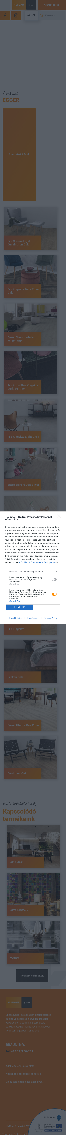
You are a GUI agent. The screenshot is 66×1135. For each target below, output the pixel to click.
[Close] (60, 517)
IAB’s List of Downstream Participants (37, 562)
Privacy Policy (50, 618)
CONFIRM (19, 607)
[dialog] (33, 567)
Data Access (33, 618)
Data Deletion (15, 618)
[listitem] (33, 571)
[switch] (54, 579)
